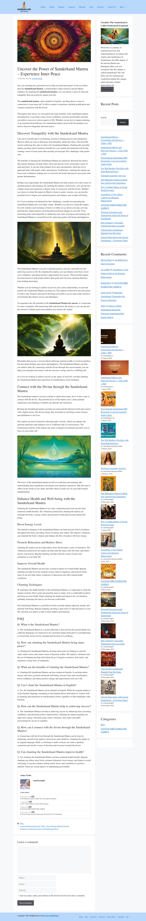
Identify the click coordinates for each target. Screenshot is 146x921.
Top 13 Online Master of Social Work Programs (34, 804)
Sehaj (103, 305)
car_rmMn (105, 269)
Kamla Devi (106, 282)
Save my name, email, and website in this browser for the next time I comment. (52, 895)
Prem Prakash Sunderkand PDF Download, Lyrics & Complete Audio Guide (114, 160)
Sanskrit (100, 7)
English (61, 7)
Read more (107, 89)
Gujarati (71, 7)
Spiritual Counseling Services (113, 175)
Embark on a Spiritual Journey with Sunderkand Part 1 (39, 829)
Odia (91, 7)
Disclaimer (121, 917)
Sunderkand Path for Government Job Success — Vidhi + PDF (112, 140)
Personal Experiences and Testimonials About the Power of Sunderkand (41, 814)
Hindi (52, 7)
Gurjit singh (106, 292)
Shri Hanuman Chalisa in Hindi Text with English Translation (38, 799)
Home (43, 7)
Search (103, 117)
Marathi (82, 7)
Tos (127, 917)
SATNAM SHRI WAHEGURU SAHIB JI (33, 809)
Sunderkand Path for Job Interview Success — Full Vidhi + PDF (114, 150)
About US (112, 7)
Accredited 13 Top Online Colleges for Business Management (112, 197)
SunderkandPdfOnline (51, 916)
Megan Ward (106, 260)
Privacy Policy (111, 917)
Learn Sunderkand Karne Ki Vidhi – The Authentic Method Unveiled (44, 826)
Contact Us (93, 917)
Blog (122, 7)
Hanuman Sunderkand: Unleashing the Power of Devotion (113, 296)
